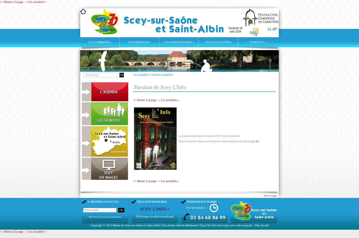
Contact (257, 42)
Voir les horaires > (197, 207)
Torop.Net (205, 225)
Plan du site (262, 225)
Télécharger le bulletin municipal (154, 216)
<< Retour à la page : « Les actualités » (23, 2)
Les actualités (217, 42)
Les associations (178, 42)
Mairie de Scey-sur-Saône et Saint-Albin (137, 225)
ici (257, 141)
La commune (98, 42)
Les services (138, 42)
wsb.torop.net (244, 225)
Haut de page (270, 196)
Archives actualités (162, 74)
